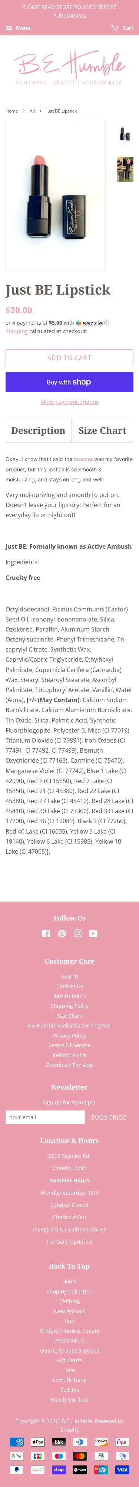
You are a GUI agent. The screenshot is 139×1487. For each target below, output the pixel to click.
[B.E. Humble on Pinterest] (62, 934)
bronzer (84, 459)
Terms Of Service (70, 1045)
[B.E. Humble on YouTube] (93, 934)
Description (38, 430)
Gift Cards (69, 1360)
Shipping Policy (70, 1005)
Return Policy (69, 996)
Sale (69, 1370)
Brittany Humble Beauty (69, 1330)
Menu (22, 27)
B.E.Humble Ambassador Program (69, 1025)
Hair (69, 1320)
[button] (69, 323)
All (32, 111)
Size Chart (102, 430)
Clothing (69, 1301)
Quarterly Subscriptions (69, 1350)
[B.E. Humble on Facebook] (46, 934)
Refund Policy (69, 1055)
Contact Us (69, 986)
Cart (127, 27)
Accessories (69, 1340)
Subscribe (109, 1117)
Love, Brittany (69, 1379)
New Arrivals (69, 1311)
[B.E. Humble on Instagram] (77, 934)
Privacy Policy (69, 1035)
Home (12, 111)
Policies (69, 1389)
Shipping (17, 331)
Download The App (69, 1064)
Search (69, 976)
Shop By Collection (70, 1291)
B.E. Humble (77, 1421)
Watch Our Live (70, 1399)
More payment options (69, 401)
